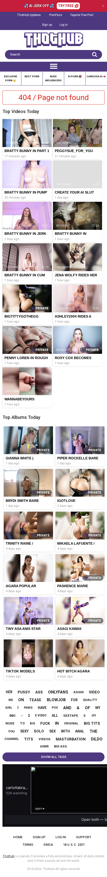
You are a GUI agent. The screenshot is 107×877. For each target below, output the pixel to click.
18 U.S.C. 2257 (74, 844)
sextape (70, 715)
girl (8, 707)
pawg (28, 707)
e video (41, 715)
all (55, 715)
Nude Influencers (53, 78)
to (22, 723)
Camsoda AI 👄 (96, 76)
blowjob (56, 699)
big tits (92, 723)
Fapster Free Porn (82, 15)
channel (11, 739)
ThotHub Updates (29, 15)
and (67, 707)
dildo (97, 739)
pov (55, 707)
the (93, 731)
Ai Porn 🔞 (75, 76)
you (11, 731)
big (32, 723)
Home (17, 837)
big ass (60, 746)
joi (93, 715)
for (74, 700)
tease (35, 700)
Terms (27, 844)
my (97, 708)
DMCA (48, 844)
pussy (24, 692)
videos (45, 739)
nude (9, 723)
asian (78, 692)
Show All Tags (53, 757)
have (42, 708)
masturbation (71, 739)
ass (39, 692)
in (57, 723)
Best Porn (32, 76)
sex (52, 731)
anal (79, 731)
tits (28, 739)
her (9, 692)
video (94, 692)
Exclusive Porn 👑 (10, 78)
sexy (24, 731)
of (87, 707)
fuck (45, 723)
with (65, 731)
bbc (12, 715)
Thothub (48, 869)
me (10, 700)
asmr (44, 746)
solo (39, 731)
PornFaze (55, 15)
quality (90, 700)
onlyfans (58, 692)
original (71, 723)
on (21, 699)
